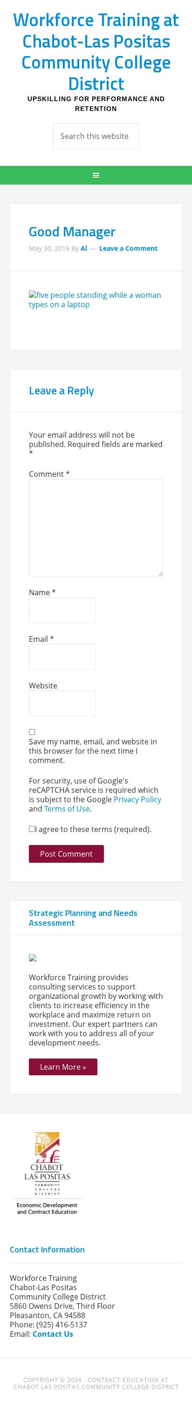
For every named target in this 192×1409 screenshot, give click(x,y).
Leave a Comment (128, 248)
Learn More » (63, 1067)
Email (41, 639)
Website (43, 685)
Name (42, 592)
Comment (49, 474)
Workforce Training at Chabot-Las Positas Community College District (96, 51)
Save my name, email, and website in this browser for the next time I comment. (93, 751)
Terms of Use (67, 809)
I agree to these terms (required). (93, 829)
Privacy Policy (137, 799)
